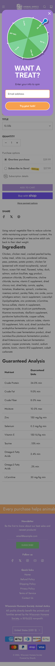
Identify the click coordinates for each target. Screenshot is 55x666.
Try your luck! (27, 105)
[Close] (49, 13)
